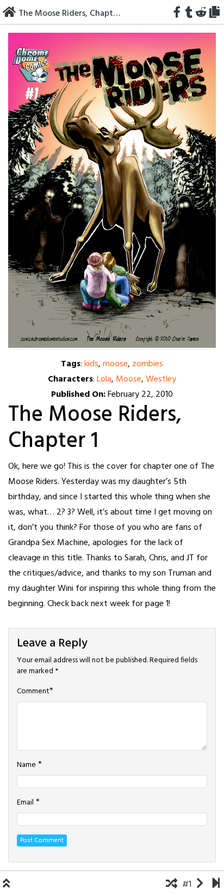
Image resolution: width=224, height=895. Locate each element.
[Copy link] (216, 14)
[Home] (9, 14)
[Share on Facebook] (177, 14)
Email (25, 802)
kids (91, 364)
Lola (104, 379)
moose (115, 364)
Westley (161, 379)
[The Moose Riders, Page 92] (216, 885)
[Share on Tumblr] (189, 14)
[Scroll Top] (6, 885)
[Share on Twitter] (183, 14)
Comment (33, 691)
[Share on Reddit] (201, 14)
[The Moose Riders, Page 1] (112, 190)
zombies (147, 364)
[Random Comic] (171, 885)
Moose (128, 379)
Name (26, 765)
